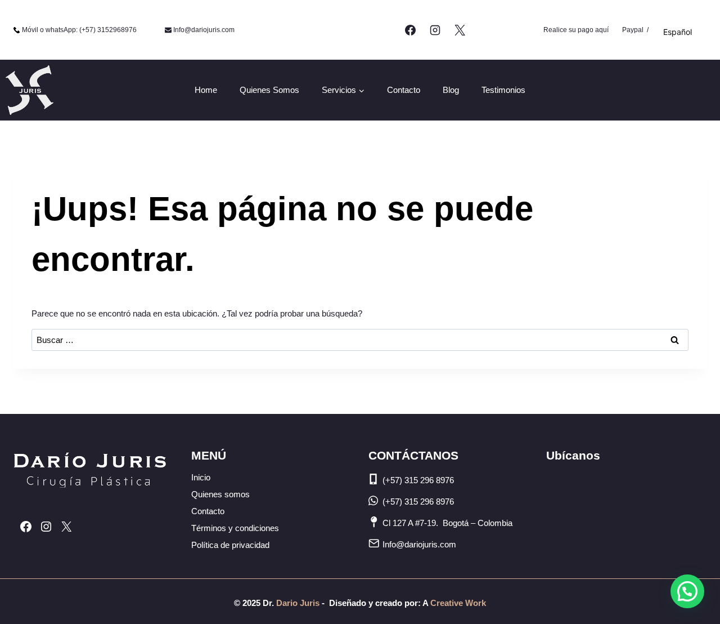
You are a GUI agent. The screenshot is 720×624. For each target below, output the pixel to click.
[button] (687, 591)
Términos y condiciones (235, 528)
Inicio (200, 477)
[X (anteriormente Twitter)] (459, 30)
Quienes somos (269, 90)
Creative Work (458, 603)
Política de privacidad (230, 545)
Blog (451, 90)
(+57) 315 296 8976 (418, 480)
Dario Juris (297, 603)
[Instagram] (435, 30)
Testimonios (503, 90)
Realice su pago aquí (576, 30)
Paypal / (635, 30)
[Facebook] (410, 30)
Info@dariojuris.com (419, 544)
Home (206, 90)
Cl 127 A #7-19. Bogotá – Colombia (447, 523)
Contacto (403, 90)
